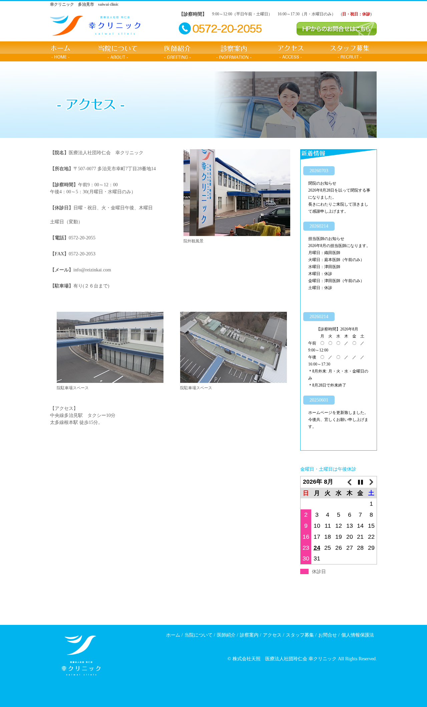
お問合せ (327, 635)
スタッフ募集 (350, 51)
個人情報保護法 (357, 635)
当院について (117, 51)
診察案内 (234, 51)
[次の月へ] (371, 482)
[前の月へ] (349, 482)
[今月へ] (360, 482)
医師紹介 (177, 51)
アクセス (291, 51)
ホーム (60, 51)
